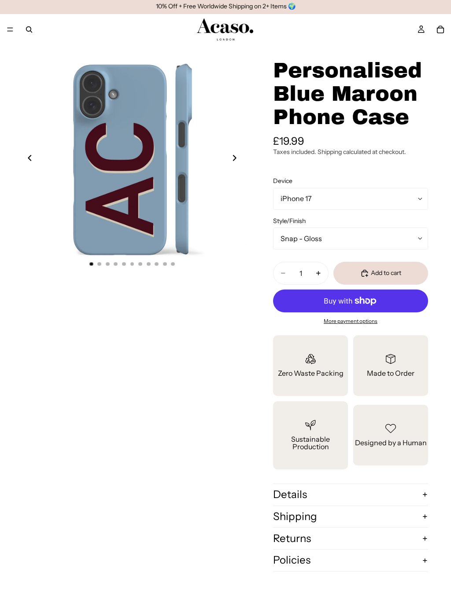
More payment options (350, 321)
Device (282, 181)
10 (165, 264)
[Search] (29, 29)
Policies (292, 559)
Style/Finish (289, 221)
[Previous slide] (27, 159)
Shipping (295, 516)
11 (173, 264)
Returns (292, 538)
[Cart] (440, 29)
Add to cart (386, 273)
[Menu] (10, 29)
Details (290, 494)
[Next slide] (237, 159)
